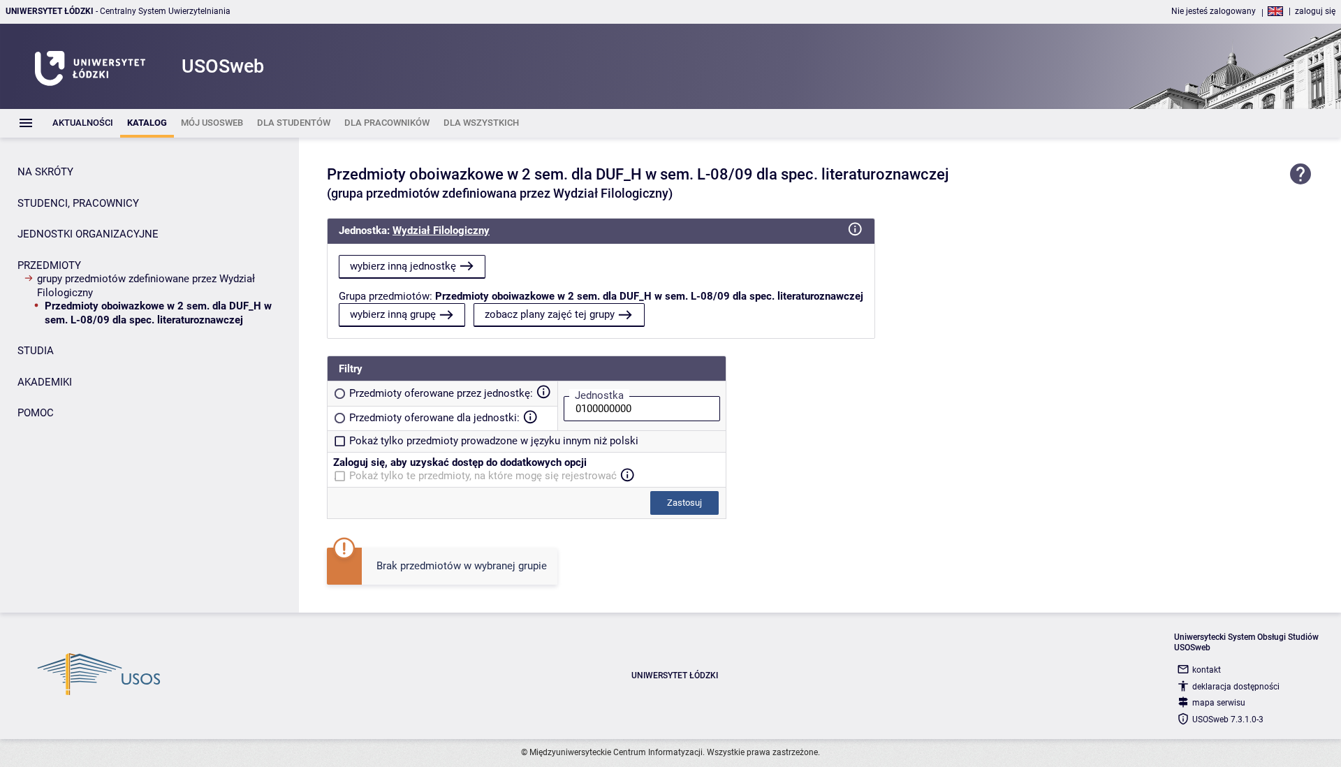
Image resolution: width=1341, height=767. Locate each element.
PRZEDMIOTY (49, 265)
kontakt (1206, 670)
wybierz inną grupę (393, 314)
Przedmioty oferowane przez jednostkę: (441, 393)
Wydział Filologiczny (441, 230)
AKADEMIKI (44, 382)
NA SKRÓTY (45, 172)
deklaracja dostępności (1236, 687)
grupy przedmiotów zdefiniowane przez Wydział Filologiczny (146, 285)
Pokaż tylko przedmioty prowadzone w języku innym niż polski (493, 440)
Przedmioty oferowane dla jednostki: (434, 417)
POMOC (35, 413)
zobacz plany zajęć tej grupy (550, 314)
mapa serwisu (1218, 703)
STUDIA (35, 350)
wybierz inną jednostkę (403, 266)
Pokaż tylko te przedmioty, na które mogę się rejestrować (483, 475)
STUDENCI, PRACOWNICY (78, 203)
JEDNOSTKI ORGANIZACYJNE (88, 234)
